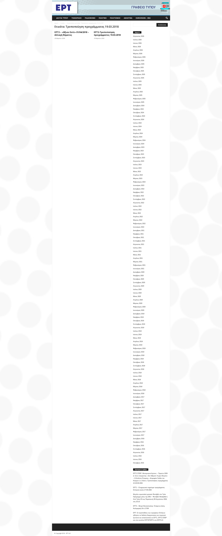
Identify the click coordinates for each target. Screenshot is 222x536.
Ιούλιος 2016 (137, 456)
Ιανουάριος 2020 (138, 310)
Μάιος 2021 (137, 255)
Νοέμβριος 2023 (138, 151)
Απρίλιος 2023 (138, 175)
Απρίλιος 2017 (138, 425)
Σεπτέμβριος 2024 (139, 116)
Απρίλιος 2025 (138, 92)
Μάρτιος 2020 (137, 303)
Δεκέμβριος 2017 (138, 397)
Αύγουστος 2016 (138, 452)
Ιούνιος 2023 (137, 168)
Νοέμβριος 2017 (138, 400)
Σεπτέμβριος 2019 (139, 324)
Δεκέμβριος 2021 (138, 230)
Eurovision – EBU (143, 18)
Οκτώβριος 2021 (138, 237)
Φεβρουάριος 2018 (139, 390)
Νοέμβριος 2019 (138, 317)
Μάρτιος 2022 (137, 220)
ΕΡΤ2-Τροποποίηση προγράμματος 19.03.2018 (107, 33)
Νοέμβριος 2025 (138, 67)
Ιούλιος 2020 (137, 289)
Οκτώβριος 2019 (138, 321)
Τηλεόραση (76, 18)
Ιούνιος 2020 (137, 293)
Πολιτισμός (115, 18)
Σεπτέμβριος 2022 (139, 199)
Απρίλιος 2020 (138, 300)
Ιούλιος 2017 (137, 414)
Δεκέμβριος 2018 (138, 355)
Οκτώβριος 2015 (138, 463)
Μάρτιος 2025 (137, 95)
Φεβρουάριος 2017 (139, 432)
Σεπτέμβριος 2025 (139, 74)
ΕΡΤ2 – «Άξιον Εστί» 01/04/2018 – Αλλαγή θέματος (71, 33)
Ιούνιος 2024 (137, 126)
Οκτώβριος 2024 (138, 112)
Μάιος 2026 (137, 47)
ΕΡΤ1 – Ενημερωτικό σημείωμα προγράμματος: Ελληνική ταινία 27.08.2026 (149, 489)
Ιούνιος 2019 (137, 334)
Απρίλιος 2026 (138, 50)
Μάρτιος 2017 (137, 428)
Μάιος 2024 (137, 130)
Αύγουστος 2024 (138, 119)
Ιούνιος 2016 (137, 459)
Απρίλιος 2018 (138, 383)
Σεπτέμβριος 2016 (139, 449)
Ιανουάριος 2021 (138, 269)
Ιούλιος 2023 (137, 164)
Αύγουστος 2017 (138, 411)
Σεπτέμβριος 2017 (139, 407)
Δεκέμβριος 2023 (138, 147)
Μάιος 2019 (137, 338)
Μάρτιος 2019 (137, 345)
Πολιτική (102, 18)
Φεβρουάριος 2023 (139, 182)
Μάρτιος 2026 (137, 53)
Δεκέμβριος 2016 (138, 438)
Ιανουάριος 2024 (138, 144)
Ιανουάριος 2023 (138, 185)
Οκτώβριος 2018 (138, 362)
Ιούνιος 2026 (137, 43)
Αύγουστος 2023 (138, 161)
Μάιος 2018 (137, 379)
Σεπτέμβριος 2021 (139, 241)
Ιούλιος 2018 (137, 373)
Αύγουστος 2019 (138, 327)
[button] (166, 18)
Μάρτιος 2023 (137, 178)
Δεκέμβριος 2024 (138, 105)
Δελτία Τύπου (62, 18)
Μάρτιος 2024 (137, 137)
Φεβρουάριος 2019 (139, 348)
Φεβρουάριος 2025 (139, 99)
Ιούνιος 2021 (137, 251)
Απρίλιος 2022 (138, 216)
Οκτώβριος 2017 (138, 404)
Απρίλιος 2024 (138, 133)
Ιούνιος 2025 (137, 85)
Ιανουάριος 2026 (138, 60)
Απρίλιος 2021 (138, 258)
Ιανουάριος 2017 (138, 435)
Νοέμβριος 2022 (138, 192)
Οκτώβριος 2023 (138, 154)
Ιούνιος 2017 (137, 418)
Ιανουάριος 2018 (138, 393)
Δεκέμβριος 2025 (138, 64)
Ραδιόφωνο (90, 18)
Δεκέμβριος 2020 (138, 272)
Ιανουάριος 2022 (138, 227)
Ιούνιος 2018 (137, 376)
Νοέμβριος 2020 (138, 275)
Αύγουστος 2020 (138, 286)
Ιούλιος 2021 (137, 248)
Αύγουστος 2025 (138, 78)
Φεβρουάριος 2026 (139, 57)
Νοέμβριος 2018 (138, 359)
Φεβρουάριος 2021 (139, 265)
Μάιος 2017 (137, 421)
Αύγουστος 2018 (138, 369)
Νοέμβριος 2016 (138, 442)
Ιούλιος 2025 (137, 81)
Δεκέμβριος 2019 (138, 314)
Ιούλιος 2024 (137, 123)
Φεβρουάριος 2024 (139, 140)
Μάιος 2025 (137, 88)
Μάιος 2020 (137, 296)
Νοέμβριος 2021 (138, 234)
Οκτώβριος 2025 (138, 71)
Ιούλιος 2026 (137, 40)
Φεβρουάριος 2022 (139, 223)
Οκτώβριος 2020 (138, 279)
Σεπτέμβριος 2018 (139, 366)
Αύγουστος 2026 (138, 36)
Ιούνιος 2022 (137, 210)
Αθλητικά (128, 18)
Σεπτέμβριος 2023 (139, 158)
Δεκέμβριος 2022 (138, 189)
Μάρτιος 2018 (137, 386)
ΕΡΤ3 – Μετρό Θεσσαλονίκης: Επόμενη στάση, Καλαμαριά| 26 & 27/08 (149, 507)
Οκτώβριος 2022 (138, 196)
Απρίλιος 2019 (138, 341)
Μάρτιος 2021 (137, 262)
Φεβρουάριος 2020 (139, 307)
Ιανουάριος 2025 (138, 102)
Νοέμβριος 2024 (138, 109)
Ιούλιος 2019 (137, 331)
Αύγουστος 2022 (138, 203)
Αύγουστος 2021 (138, 244)
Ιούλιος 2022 (137, 206)
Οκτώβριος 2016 (138, 445)
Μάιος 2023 (137, 171)
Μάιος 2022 (137, 213)
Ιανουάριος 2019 (138, 352)
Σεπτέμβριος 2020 (139, 282)
